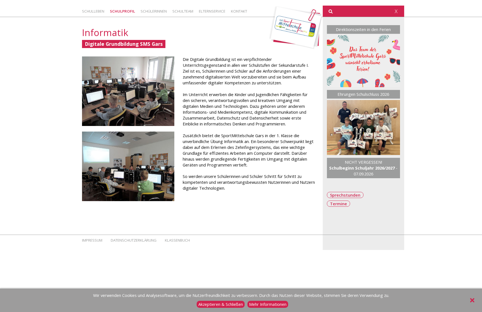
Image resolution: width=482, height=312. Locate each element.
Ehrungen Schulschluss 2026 (363, 94)
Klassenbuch (177, 240)
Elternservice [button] (212, 11)
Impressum (92, 240)
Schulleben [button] (93, 11)
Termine (338, 203)
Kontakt (239, 11)
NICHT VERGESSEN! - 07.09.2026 (363, 168)
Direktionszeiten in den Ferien (363, 29)
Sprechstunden (345, 195)
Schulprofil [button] (122, 11)
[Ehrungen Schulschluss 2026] (363, 127)
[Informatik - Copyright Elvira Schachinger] (128, 91)
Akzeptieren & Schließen (220, 304)
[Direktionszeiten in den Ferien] (363, 61)
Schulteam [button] (182, 11)
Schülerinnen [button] (154, 11)
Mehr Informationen (267, 304)
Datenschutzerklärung (133, 240)
